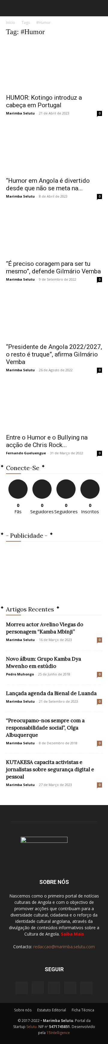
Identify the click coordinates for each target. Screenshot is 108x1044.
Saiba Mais (72, 934)
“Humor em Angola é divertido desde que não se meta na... (48, 184)
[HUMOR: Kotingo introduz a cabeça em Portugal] (54, 66)
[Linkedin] (54, 988)
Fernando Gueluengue (26, 453)
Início (10, 22)
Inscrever (90, 481)
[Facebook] (22, 988)
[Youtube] (86, 988)
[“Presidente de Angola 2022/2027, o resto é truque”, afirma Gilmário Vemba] (54, 315)
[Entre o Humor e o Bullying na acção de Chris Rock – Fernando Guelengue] (54, 406)
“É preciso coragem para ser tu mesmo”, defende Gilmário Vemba (53, 267)
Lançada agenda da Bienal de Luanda (51, 693)
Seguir (42, 481)
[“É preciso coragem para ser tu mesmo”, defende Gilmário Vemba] (54, 232)
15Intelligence (58, 1032)
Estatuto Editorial (51, 1010)
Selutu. (32, 1026)
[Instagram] (38, 987)
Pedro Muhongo (20, 674)
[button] (10, 8)
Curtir (18, 481)
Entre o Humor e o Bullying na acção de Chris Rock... (47, 441)
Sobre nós (23, 1010)
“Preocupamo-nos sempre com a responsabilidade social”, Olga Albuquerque (45, 727)
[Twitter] (70, 988)
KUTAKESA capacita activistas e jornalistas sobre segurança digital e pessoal (50, 769)
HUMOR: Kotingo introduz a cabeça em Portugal (44, 101)
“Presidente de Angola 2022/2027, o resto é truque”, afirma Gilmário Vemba (54, 354)
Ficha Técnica (83, 1010)
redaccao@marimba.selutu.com (64, 946)
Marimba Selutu (20, 113)
